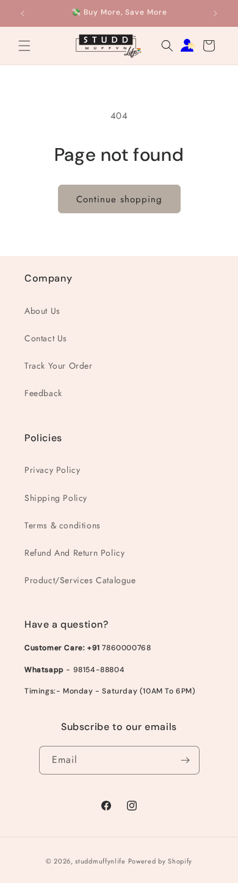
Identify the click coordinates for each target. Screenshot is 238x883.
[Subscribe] (185, 760)
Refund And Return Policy (74, 553)
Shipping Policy (55, 498)
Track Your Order (58, 366)
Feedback (43, 393)
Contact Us (45, 338)
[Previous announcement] (22, 13)
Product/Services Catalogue (80, 580)
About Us (42, 311)
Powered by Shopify (160, 861)
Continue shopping (119, 199)
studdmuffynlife (100, 861)
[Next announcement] (215, 13)
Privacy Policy (52, 470)
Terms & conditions (62, 525)
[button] (24, 45)
